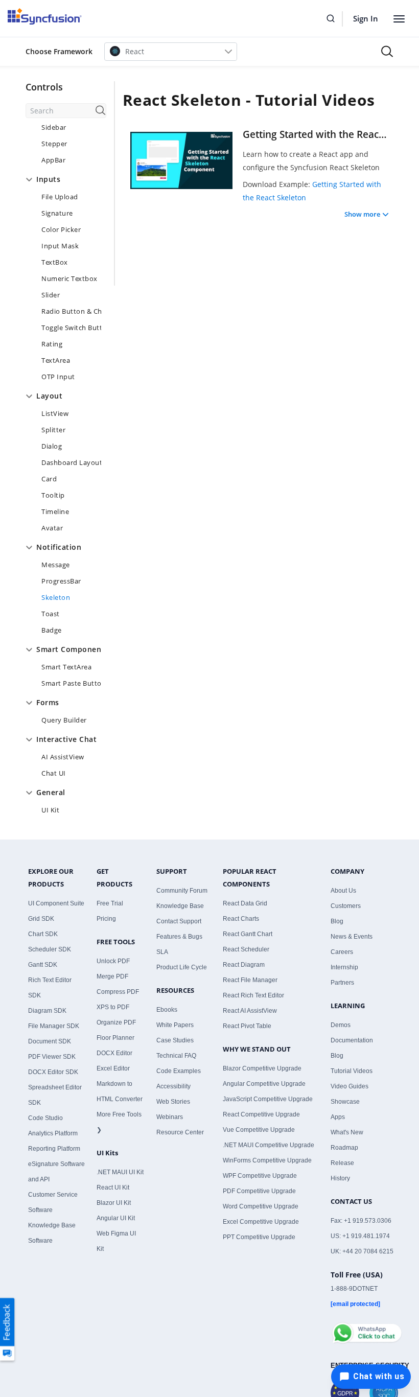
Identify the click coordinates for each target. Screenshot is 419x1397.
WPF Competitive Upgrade (260, 1175)
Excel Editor (113, 1068)
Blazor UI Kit (114, 1202)
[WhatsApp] (367, 1328)
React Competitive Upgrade (261, 1114)
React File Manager (250, 980)
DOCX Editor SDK (53, 1072)
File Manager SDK (53, 1026)
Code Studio (45, 1118)
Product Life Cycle (181, 967)
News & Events (352, 936)
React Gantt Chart (247, 934)
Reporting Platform (54, 1148)
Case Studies (175, 1040)
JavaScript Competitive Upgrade (268, 1099)
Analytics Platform (53, 1133)
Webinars (169, 1117)
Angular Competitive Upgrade (264, 1083)
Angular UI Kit (116, 1218)
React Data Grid (245, 903)
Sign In (365, 18)
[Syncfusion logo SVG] (45, 16)
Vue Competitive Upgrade (259, 1129)
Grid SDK (41, 918)
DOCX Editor (114, 1053)
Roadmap (344, 1147)
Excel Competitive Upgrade (261, 1221)
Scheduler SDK (49, 949)
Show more (362, 214)
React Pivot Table (247, 1026)
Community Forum (181, 890)
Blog (337, 921)
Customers (346, 906)
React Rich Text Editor (253, 995)
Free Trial (110, 903)
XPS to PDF (113, 1007)
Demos (341, 1025)
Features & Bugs (179, 936)
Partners (342, 982)
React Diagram (244, 964)
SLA (162, 952)
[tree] (66, 470)
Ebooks (166, 1009)
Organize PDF (116, 1022)
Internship (344, 967)
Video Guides (349, 1086)
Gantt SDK (42, 964)
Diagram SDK (47, 1010)
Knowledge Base (180, 906)
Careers (342, 952)
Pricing (106, 918)
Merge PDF (112, 976)
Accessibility (173, 1086)
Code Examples (178, 1071)
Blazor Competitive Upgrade (262, 1068)
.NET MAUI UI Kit (120, 1172)
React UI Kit (113, 1187)
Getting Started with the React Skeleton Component (316, 134)
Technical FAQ (176, 1055)
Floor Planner (115, 1037)
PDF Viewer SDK (52, 1056)
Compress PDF (118, 991)
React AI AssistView (250, 1010)
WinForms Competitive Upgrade (267, 1160)
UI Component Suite (56, 903)
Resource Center (180, 1132)
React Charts (241, 918)
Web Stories (173, 1101)
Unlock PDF (113, 961)
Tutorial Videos (352, 1071)
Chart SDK (43, 934)
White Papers (175, 1025)
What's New (347, 1132)
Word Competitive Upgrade (260, 1206)
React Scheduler (246, 949)
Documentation (352, 1040)
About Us (343, 890)
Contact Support (178, 921)
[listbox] (170, 51)
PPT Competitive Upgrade (259, 1237)
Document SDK (49, 1041)
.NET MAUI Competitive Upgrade (268, 1145)
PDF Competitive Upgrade (259, 1191)
